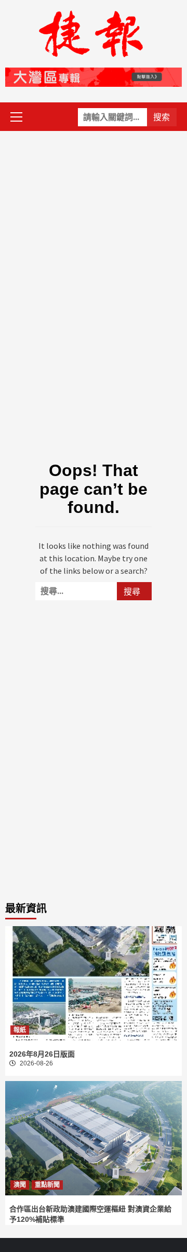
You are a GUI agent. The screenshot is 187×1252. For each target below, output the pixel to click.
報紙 (20, 1030)
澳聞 (20, 1185)
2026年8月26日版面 (42, 1054)
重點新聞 (47, 1185)
